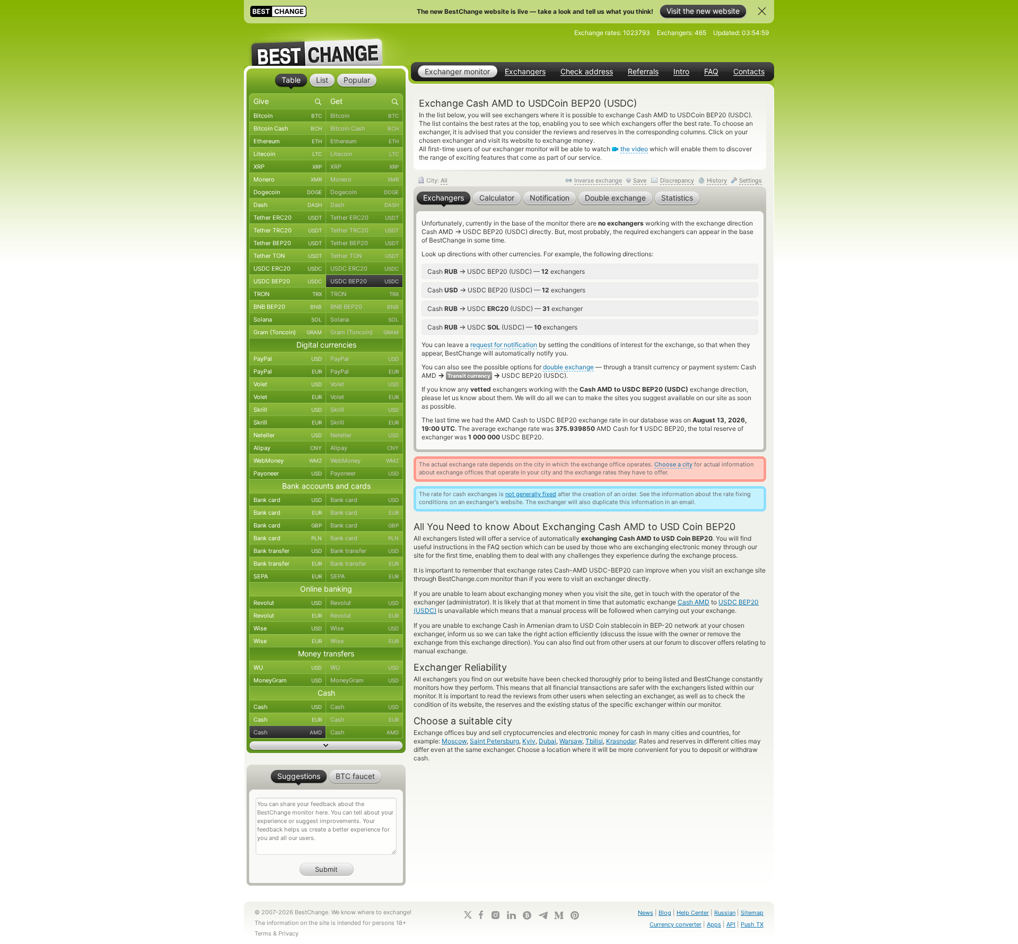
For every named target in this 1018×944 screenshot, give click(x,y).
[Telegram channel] (543, 915)
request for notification (503, 345)
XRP (287, 166)
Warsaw (570, 741)
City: (436, 180)
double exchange (568, 367)
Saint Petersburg (494, 741)
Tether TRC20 (287, 230)
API (730, 924)
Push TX (752, 924)
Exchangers (525, 71)
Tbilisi (594, 741)
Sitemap (752, 912)
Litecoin (287, 154)
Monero (287, 179)
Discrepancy (677, 180)
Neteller (287, 435)
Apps (714, 924)
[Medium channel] (559, 915)
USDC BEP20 (287, 281)
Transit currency (468, 376)
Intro (681, 71)
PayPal (287, 358)
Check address (586, 71)
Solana (287, 319)
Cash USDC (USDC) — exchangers (502, 327)
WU (287, 667)
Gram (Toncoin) (287, 332)
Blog (665, 912)
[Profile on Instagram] (495, 915)
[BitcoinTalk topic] (527, 915)
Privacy (288, 933)
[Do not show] (762, 11)
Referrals (643, 71)
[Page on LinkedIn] (511, 915)
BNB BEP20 (287, 306)
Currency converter (675, 924)
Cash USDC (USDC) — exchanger (505, 308)
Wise (287, 628)
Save (639, 180)
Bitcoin (287, 115)
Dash (287, 205)
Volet (287, 384)
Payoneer (287, 473)
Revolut (287, 603)
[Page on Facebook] (481, 915)
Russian (724, 912)
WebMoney (287, 460)
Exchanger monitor (457, 71)
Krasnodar (621, 741)
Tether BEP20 (287, 243)
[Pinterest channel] (575, 915)
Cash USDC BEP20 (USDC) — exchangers (506, 271)
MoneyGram (287, 680)
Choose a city (673, 464)
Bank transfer (287, 551)
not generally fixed (530, 494)
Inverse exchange (598, 180)
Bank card (287, 500)
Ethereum (287, 141)
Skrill (287, 409)
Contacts (749, 71)
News (645, 912)
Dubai (547, 741)
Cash (287, 707)
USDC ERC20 (287, 268)
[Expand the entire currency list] (326, 745)
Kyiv (529, 741)
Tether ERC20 (287, 217)
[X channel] (468, 915)
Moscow (454, 741)
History (717, 180)
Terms (262, 933)
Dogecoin (287, 192)
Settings (750, 180)
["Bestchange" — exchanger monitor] (326, 44)
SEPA (287, 576)
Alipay (287, 448)
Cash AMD (693, 602)
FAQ (711, 71)
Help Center (693, 912)
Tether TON (287, 255)
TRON (287, 294)
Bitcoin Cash (287, 128)
